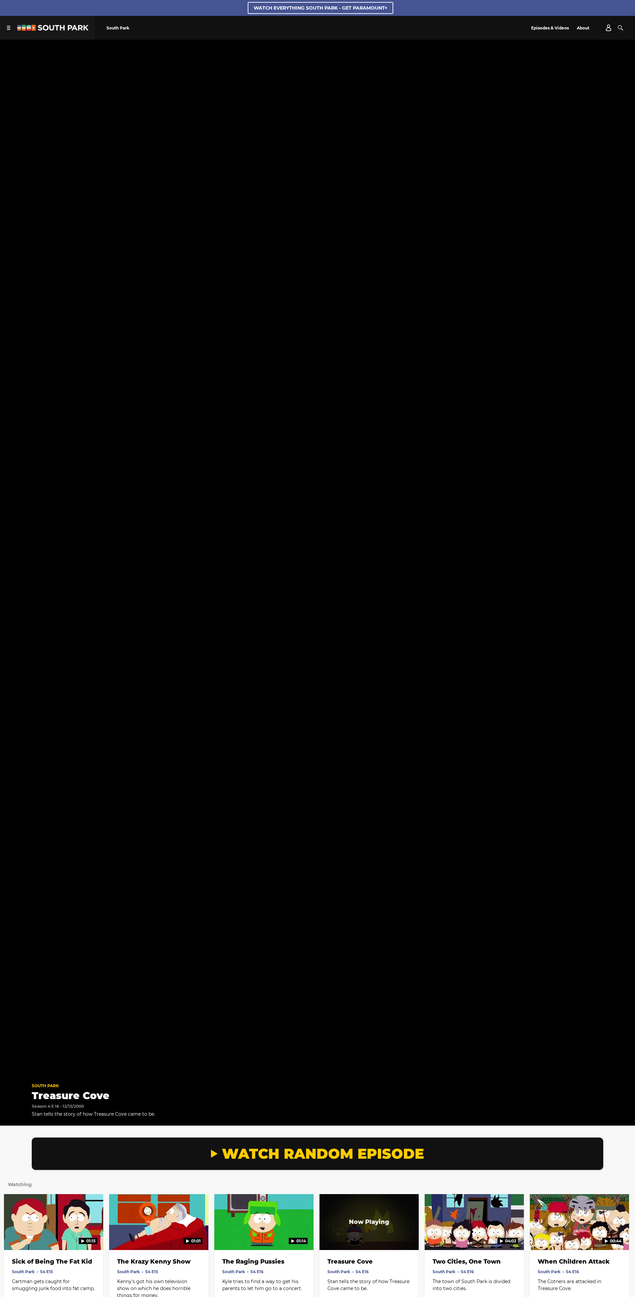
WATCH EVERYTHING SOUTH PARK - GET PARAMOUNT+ (320, 8)
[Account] (608, 27)
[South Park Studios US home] (53, 29)
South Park (45, 1085)
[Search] (620, 27)
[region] (317, 558)
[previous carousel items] (13, 1236)
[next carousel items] (621, 1236)
